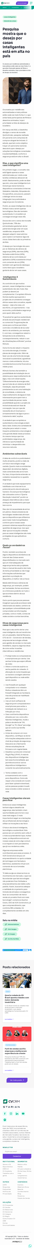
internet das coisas (10, 21)
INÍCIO (5, 7)
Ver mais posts (16, 1080)
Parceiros (21, 1196)
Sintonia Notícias (13, 924)
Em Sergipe (11, 934)
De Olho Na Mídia (13, 939)
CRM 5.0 (6, 1169)
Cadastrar (17, 1156)
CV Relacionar (8, 1210)
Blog (19, 1194)
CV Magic (6, 1216)
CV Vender (6, 1207)
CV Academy (7, 1171)
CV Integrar (7, 1214)
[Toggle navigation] (31, 3)
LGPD (5, 1185)
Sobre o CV (7, 1164)
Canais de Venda (24, 1198)
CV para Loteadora (24, 1169)
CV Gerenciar (8, 1212)
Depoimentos (8, 1167)
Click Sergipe (12, 929)
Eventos (20, 1185)
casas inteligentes (10, 17)
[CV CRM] (5, 3)
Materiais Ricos (23, 1187)
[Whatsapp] (30, 1246)
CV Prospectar (8, 1205)
